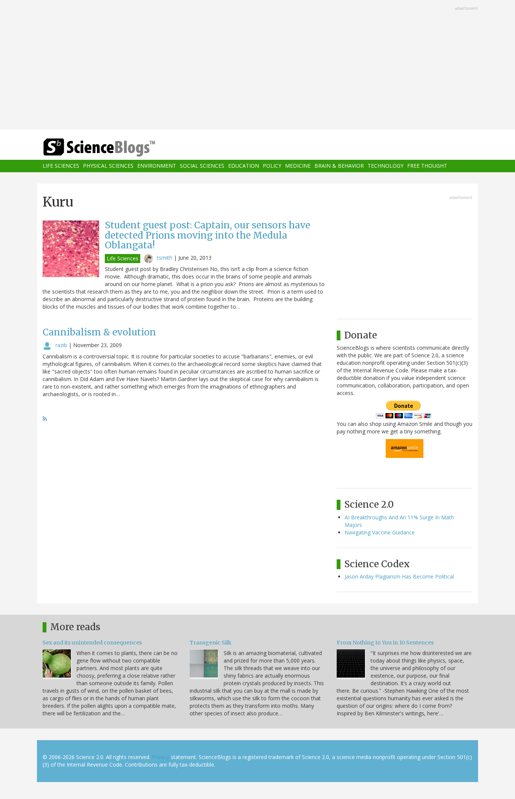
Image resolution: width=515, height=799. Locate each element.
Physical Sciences (108, 166)
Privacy (160, 757)
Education (243, 166)
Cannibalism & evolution (99, 332)
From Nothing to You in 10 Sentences (385, 642)
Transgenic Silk (210, 642)
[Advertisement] (257, 65)
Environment (156, 166)
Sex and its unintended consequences (92, 642)
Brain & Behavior (339, 166)
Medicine (298, 166)
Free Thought (427, 166)
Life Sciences (61, 166)
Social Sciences (202, 166)
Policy (272, 166)
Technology (385, 166)
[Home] (114, 147)
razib (61, 345)
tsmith (164, 257)
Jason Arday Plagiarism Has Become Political (399, 576)
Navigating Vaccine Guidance (380, 532)
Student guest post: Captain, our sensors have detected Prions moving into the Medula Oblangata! (207, 235)
